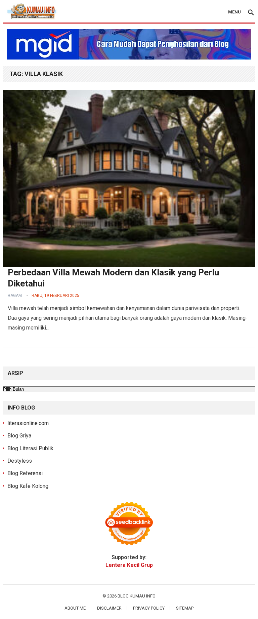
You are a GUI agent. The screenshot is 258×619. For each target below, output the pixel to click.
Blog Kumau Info (137, 595)
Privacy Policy (149, 608)
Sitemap (185, 608)
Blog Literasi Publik (30, 448)
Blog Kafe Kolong (27, 486)
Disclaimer (109, 608)
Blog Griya (19, 435)
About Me (75, 608)
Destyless (19, 461)
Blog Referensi (25, 473)
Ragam (15, 295)
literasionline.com (28, 423)
